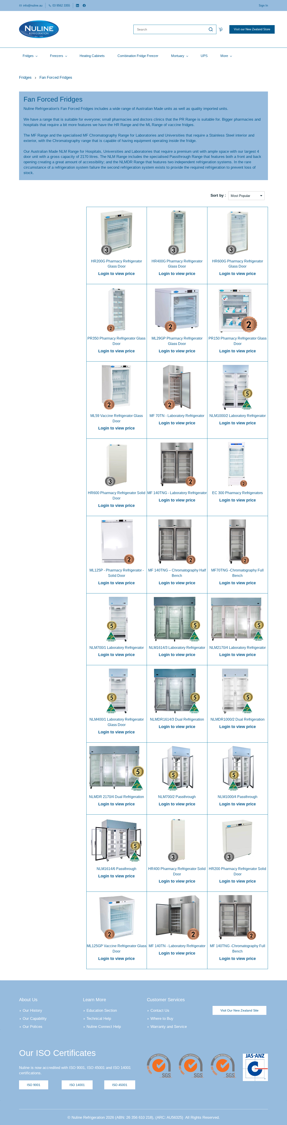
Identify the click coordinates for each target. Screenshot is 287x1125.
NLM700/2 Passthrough (177, 797)
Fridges (25, 77)
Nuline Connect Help (104, 1027)
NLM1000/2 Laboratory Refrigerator (237, 416)
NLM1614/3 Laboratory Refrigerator (177, 648)
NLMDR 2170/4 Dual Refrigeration (116, 797)
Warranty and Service (168, 1027)
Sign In (263, 5)
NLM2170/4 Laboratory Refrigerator (237, 648)
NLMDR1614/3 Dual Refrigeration (177, 719)
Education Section (102, 1010)
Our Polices (32, 1027)
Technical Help (99, 1018)
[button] (239, 1010)
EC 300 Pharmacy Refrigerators (237, 493)
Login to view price (116, 273)
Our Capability (35, 1018)
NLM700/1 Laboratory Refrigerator (116, 648)
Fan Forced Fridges (55, 77)
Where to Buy (161, 1018)
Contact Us (159, 1010)
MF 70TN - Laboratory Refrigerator (177, 416)
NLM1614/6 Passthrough (116, 869)
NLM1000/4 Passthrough (237, 797)
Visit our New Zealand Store (252, 29)
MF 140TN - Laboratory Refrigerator (177, 946)
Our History (32, 1010)
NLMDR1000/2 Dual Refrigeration (238, 719)
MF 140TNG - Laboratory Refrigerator (177, 493)
